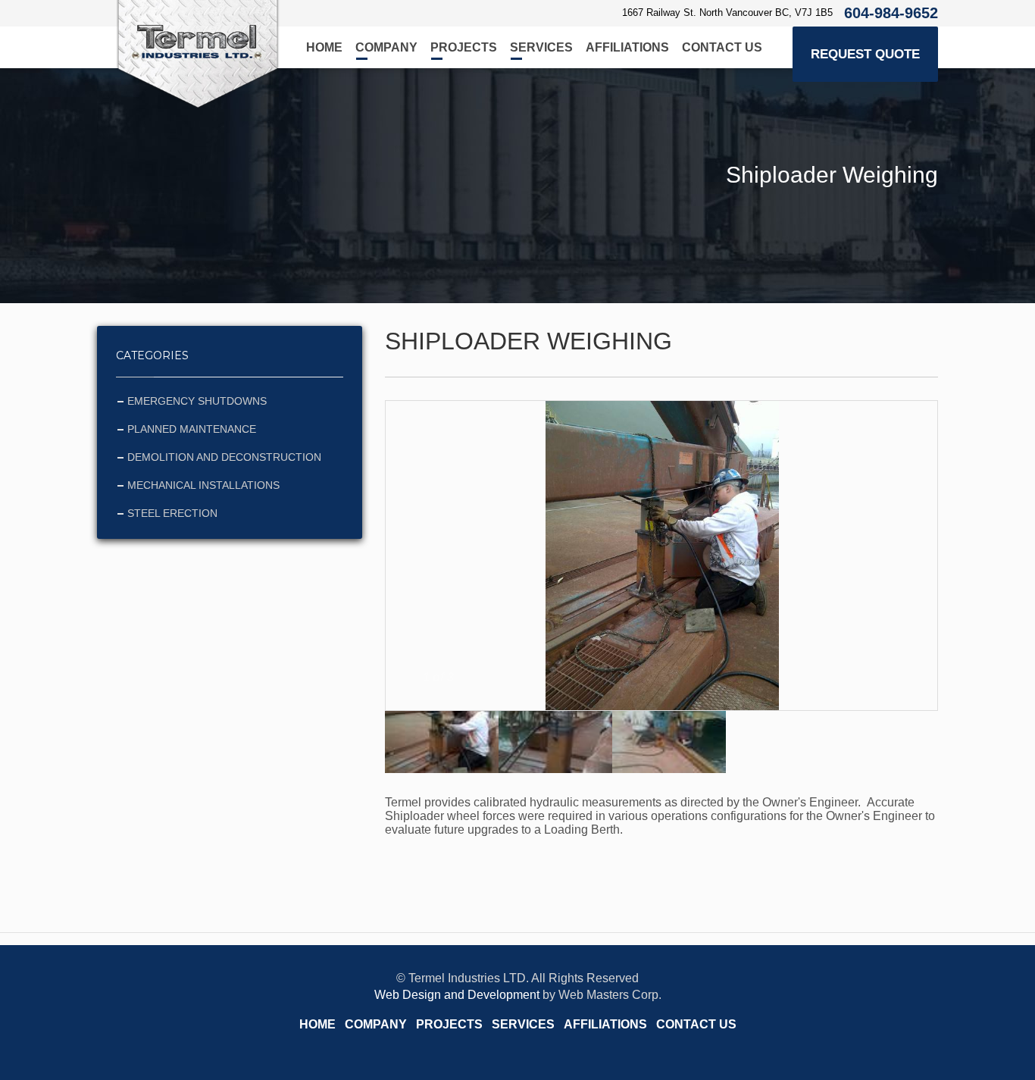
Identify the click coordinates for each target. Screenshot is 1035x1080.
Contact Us (722, 47)
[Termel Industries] (198, 54)
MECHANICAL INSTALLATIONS (203, 485)
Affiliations (627, 47)
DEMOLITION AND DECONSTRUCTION (224, 457)
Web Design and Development (456, 994)
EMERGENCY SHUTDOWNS (197, 401)
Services (541, 47)
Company (386, 47)
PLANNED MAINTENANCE (191, 429)
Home (324, 47)
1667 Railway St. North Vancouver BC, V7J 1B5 (727, 12)
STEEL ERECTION (172, 513)
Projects (463, 47)
